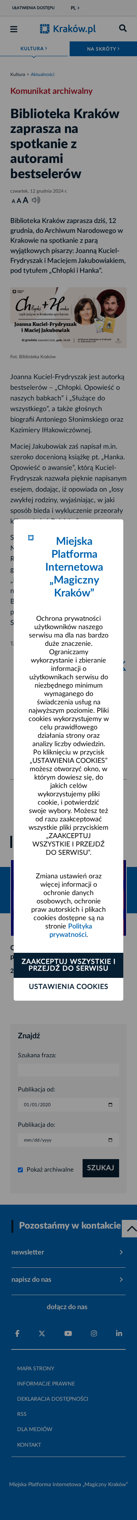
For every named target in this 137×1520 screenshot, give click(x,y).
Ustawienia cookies (68, 987)
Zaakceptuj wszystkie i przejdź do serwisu (69, 965)
